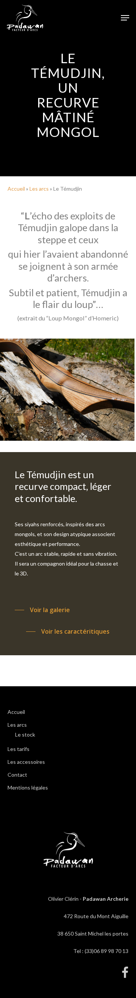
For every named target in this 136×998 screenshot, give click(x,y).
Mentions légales (28, 787)
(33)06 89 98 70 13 (106, 951)
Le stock (25, 734)
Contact (17, 774)
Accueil (16, 188)
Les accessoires (26, 762)
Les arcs (39, 188)
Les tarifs (18, 749)
